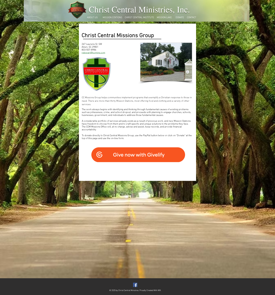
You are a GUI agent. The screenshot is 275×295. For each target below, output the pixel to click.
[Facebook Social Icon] (135, 285)
